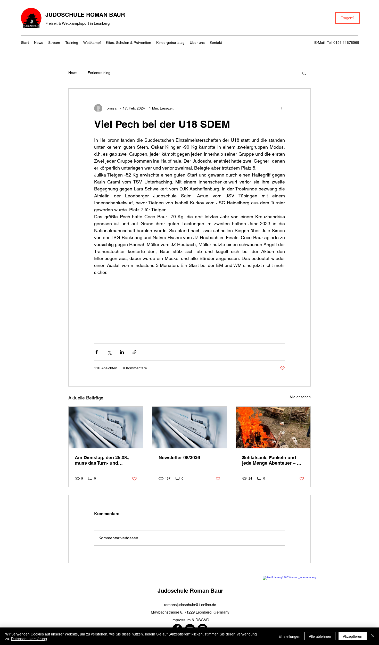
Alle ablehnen (320, 636)
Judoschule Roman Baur (190, 590)
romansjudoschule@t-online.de (190, 604)
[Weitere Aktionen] (282, 108)
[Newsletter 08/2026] (189, 427)
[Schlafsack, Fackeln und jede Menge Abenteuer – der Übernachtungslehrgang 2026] (273, 427)
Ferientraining (99, 73)
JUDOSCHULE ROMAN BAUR (85, 14)
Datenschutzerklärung (29, 638)
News (72, 73)
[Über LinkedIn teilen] (121, 352)
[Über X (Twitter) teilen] (109, 352)
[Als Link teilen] (134, 352)
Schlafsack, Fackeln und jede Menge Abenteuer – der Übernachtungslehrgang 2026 (273, 460)
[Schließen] (373, 636)
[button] (304, 73)
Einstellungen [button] (289, 636)
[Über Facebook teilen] (96, 352)
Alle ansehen (300, 397)
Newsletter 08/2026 (179, 457)
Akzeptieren (352, 636)
